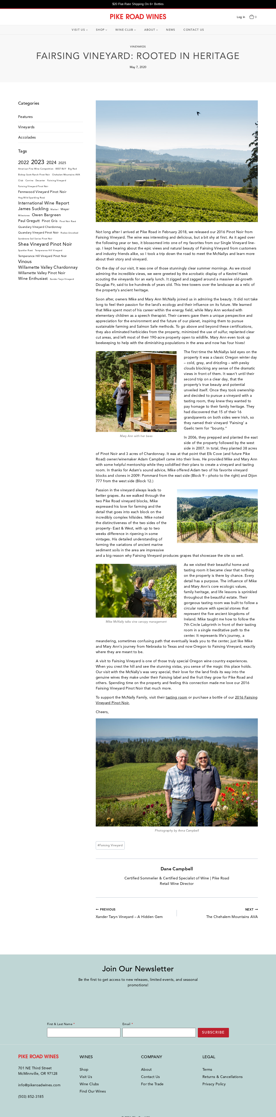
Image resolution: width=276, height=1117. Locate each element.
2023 (37, 162)
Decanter (40, 180)
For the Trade (152, 1084)
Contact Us (193, 30)
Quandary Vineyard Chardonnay (39, 227)
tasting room (176, 697)
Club (20, 180)
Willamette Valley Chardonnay (48, 267)
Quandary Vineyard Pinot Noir (38, 232)
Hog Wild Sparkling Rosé (31, 197)
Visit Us (86, 1077)
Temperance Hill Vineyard (48, 250)
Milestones (24, 215)
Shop (84, 1069)
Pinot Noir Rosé (68, 221)
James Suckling (33, 208)
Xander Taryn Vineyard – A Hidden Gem (129, 913)
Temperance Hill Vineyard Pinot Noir (42, 256)
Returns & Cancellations (222, 1077)
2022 (23, 162)
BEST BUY (61, 168)
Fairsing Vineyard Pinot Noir (33, 186)
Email (126, 1024)
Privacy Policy (214, 1084)
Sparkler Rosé (25, 250)
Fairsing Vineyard (110, 845)
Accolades (27, 137)
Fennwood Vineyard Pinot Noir (42, 192)
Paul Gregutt (29, 221)
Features (25, 117)
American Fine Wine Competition (36, 168)
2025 (62, 163)
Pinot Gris (50, 221)
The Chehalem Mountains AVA (232, 913)
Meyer (65, 209)
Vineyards (138, 46)
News (170, 30)
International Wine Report (43, 203)
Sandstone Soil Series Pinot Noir (35, 238)
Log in (241, 17)
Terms (207, 1069)
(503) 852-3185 (31, 1096)
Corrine (29, 180)
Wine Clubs (89, 1084)
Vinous (25, 261)
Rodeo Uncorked (69, 233)
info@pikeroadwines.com (39, 1085)
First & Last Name (59, 1024)
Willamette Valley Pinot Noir (41, 273)
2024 (51, 162)
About (146, 1069)
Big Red (72, 168)
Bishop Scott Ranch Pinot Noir (34, 174)
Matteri (55, 209)
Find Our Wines (93, 1091)
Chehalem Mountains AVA (66, 174)
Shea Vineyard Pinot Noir (45, 244)
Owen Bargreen (46, 214)
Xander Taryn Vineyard (62, 279)
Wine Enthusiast (33, 278)
